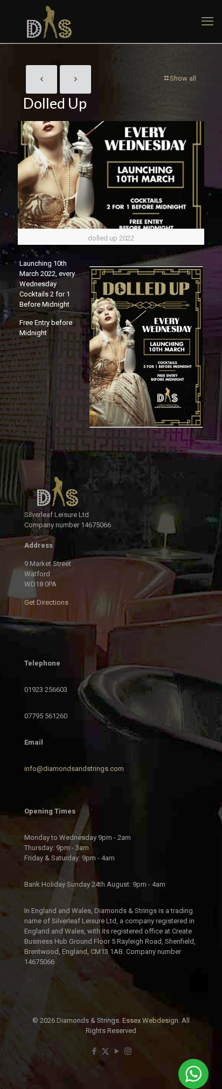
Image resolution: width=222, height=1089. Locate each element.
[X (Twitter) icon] (105, 1051)
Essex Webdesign (150, 1020)
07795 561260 (45, 716)
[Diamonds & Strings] (111, 21)
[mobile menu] (207, 21)
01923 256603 (45, 689)
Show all (183, 78)
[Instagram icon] (128, 1051)
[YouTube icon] (117, 1051)
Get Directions (46, 602)
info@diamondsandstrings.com (74, 769)
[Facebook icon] (94, 1051)
